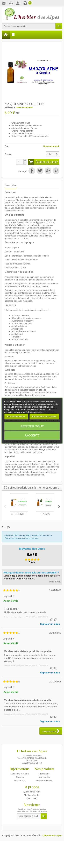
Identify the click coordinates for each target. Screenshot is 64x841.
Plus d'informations (16, 416)
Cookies (20, 777)
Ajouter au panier (47, 162)
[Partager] (32, 170)
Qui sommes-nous (32, 792)
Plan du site (19, 780)
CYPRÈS (45, 514)
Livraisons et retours (19, 774)
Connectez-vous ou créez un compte (22, 538)
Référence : (10, 107)
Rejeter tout (32, 426)
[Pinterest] (56, 170)
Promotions (44, 774)
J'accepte (32, 435)
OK (59, 26)
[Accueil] (6, 35)
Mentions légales (32, 795)
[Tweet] (40, 170)
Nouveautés (44, 777)
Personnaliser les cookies (44, 416)
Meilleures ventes (44, 780)
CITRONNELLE (19, 514)
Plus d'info (54, 581)
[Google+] (48, 170)
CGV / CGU (32, 798)
